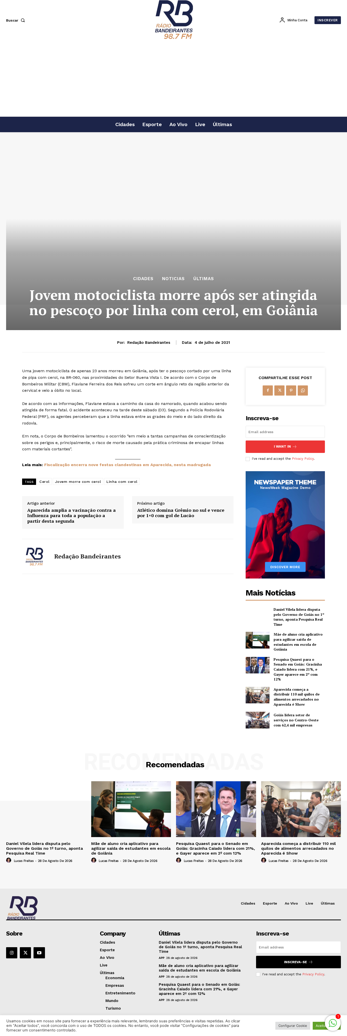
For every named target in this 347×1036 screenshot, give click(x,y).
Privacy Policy (303, 459)
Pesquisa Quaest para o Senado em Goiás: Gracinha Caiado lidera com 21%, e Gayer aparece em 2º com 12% (298, 669)
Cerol (44, 482)
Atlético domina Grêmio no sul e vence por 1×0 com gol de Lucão (180, 512)
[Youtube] (39, 952)
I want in (282, 446)
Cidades (143, 279)
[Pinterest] (291, 390)
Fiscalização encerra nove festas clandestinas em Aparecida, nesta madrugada (127, 464)
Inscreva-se (295, 962)
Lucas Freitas (24, 861)
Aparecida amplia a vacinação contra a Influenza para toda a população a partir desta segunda (71, 515)
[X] (279, 390)
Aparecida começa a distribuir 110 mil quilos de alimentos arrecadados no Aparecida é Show (297, 697)
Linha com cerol (121, 482)
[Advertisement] (173, 78)
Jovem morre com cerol (78, 482)
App (162, 958)
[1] (333, 1026)
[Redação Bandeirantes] (34, 556)
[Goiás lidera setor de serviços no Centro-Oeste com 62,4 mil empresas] (257, 720)
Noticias (173, 279)
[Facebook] (268, 390)
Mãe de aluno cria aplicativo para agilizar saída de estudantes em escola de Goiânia (298, 642)
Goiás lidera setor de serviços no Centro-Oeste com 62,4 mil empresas (296, 719)
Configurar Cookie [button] (292, 1026)
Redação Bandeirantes (148, 342)
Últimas (203, 279)
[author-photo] (9, 860)
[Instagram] (11, 952)
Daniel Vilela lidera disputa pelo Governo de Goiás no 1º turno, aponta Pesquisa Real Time (299, 617)
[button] (16, 20)
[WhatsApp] (303, 390)
